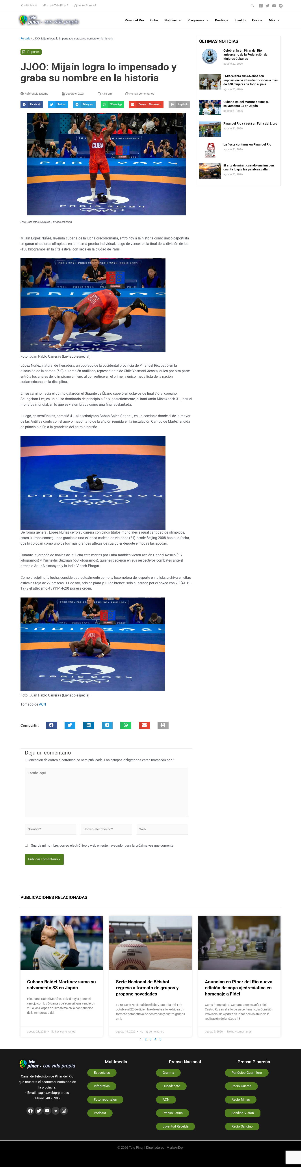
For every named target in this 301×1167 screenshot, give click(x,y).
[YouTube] (274, 6)
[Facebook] (261, 6)
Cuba (154, 20)
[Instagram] (64, 1111)
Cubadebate (171, 1086)
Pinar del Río (134, 20)
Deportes (34, 52)
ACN (42, 704)
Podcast (100, 1113)
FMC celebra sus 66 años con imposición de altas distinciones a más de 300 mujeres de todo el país (250, 80)
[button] (253, 5)
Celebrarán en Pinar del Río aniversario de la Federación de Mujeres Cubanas (245, 54)
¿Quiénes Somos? (85, 5)
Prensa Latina (173, 1113)
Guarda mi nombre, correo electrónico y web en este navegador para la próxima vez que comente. (102, 846)
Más (272, 20)
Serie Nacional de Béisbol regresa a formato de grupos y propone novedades (147, 988)
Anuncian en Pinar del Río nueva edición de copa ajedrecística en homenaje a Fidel (238, 988)
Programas (196, 20)
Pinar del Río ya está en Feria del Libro (250, 123)
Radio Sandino (242, 1126)
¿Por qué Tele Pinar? (55, 5)
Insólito (240, 20)
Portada (25, 38)
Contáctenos (29, 5)
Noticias (170, 20)
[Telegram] (281, 6)
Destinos (221, 20)
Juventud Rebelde (175, 1126)
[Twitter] (267, 6)
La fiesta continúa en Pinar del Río (247, 144)
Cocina (257, 20)
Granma (168, 1073)
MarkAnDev (175, 1148)
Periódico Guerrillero (247, 1073)
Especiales (102, 1073)
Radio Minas (241, 1100)
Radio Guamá (241, 1086)
